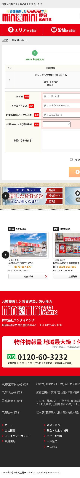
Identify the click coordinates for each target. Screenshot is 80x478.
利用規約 (10, 441)
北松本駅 (60, 412)
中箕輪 (52, 392)
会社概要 (10, 430)
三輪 (70, 392)
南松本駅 (72, 412)
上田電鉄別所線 (62, 404)
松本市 (40, 384)
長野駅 (50, 412)
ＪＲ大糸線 (44, 404)
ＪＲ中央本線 (61, 400)
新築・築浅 (53, 425)
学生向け (52, 446)
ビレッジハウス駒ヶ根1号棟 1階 (51, 74)
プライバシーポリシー (18, 435)
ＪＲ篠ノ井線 (44, 400)
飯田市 (69, 384)
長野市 (50, 384)
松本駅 (40, 412)
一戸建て (52, 441)
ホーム (9, 425)
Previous (5, 196)
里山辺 (62, 392)
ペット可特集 (55, 435)
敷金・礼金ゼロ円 (57, 430)
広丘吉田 (41, 392)
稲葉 (76, 392)
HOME (5, 40)
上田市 (59, 384)
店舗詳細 (28, 276)
